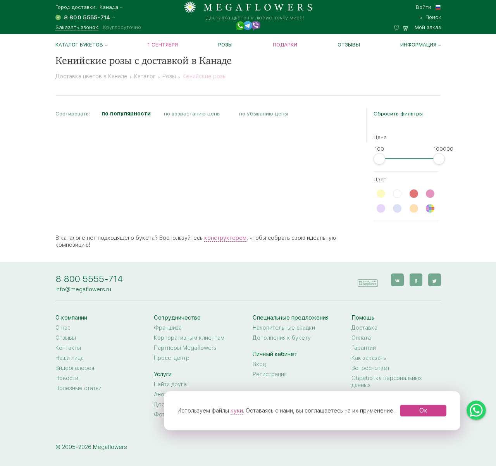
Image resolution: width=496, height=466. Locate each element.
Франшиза (168, 327)
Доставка (364, 327)
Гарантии (363, 347)
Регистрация (270, 374)
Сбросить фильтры (398, 113)
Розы (225, 44)
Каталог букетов (79, 44)
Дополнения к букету (282, 337)
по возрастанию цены (192, 113)
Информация (418, 44)
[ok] (416, 279)
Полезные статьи (78, 388)
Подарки (285, 44)
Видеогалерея (74, 368)
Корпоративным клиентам (189, 337)
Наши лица (69, 357)
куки (237, 410)
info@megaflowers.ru (83, 289)
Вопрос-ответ (370, 368)
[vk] (397, 279)
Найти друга (170, 384)
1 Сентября (163, 44)
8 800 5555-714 (89, 278)
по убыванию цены (263, 113)
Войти (423, 7)
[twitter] (434, 279)
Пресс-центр (171, 357)
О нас (63, 327)
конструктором (225, 237)
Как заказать (368, 357)
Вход (259, 364)
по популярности (126, 113)
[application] (367, 279)
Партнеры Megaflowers (185, 347)
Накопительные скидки (284, 327)
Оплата (361, 337)
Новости (66, 378)
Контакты (68, 347)
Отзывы (349, 44)
